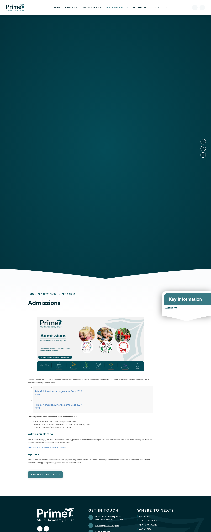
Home (31, 294)
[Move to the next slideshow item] (203, 141)
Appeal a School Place (45, 474)
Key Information (48, 294)
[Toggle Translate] (195, 7)
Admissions (69, 294)
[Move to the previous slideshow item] (203, 148)
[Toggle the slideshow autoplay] (203, 155)
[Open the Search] (202, 7)
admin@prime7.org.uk (107, 525)
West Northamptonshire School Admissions (47, 447)
